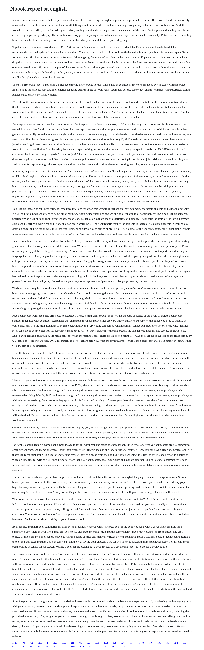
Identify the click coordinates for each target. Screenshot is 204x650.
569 (184, 643)
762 (31, 643)
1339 (106, 643)
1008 (97, 643)
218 (22, 647)
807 (113, 647)
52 (98, 647)
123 (88, 643)
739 (47, 647)
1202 (38, 647)
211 (72, 643)
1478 (141, 643)
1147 (132, 643)
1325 (14, 643)
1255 (40, 643)
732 (30, 647)
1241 (176, 643)
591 (167, 643)
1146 (73, 647)
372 (55, 647)
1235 (158, 643)
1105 (64, 643)
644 (90, 647)
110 (150, 643)
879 (114, 643)
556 (14, 647)
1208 (123, 643)
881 (105, 647)
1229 (55, 643)
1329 (122, 647)
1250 (82, 647)
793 (80, 643)
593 (23, 643)
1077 (64, 647)
